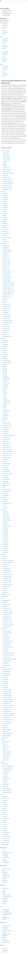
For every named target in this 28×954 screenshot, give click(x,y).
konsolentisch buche (7, 570)
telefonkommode (6, 330)
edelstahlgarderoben (7, 251)
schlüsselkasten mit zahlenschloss (10, 659)
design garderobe (6, 155)
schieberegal (5, 398)
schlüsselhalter (6, 649)
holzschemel (5, 566)
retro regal (5, 394)
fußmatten (5, 558)
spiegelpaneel (5, 542)
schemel (4, 505)
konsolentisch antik (6, 568)
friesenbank (5, 213)
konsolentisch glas (6, 572)
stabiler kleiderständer (7, 792)
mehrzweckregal (6, 378)
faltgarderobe (5, 253)
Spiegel (2, 761)
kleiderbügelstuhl (6, 778)
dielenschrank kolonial (7, 449)
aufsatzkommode (6, 308)
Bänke (4, 893)
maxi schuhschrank (7, 675)
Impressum (5, 951)
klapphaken (5, 165)
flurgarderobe (4, 243)
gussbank (5, 221)
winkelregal (5, 419)
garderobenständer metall (8, 292)
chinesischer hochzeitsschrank (9, 435)
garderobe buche (6, 257)
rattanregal (5, 388)
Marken (4, 33)
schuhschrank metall (7, 711)
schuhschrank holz (6, 703)
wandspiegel (5, 552)
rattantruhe (5, 816)
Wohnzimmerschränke (7, 852)
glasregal (4, 366)
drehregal (5, 348)
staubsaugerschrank (7, 489)
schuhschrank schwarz (7, 721)
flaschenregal (5, 354)
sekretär (4, 743)
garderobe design (6, 259)
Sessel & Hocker (6, 862)
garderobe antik (6, 255)
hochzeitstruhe (6, 804)
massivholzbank (6, 229)
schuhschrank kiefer (7, 707)
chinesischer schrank (7, 437)
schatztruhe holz (6, 818)
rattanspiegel (5, 538)
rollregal (4, 396)
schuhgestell (5, 679)
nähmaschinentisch (7, 586)
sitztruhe (4, 820)
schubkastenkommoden (7, 320)
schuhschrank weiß (7, 723)
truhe (2, 794)
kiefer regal (5, 374)
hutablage (5, 163)
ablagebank (5, 193)
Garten (4, 30)
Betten (4, 870)
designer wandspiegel (7, 519)
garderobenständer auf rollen (9, 282)
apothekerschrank (6, 423)
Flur (3, 28)
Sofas (4, 850)
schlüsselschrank (6, 665)
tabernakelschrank (6, 491)
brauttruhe (5, 800)
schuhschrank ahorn (7, 689)
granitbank (5, 219)
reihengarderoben (6, 171)
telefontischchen (6, 334)
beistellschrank (6, 431)
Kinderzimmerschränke (7, 930)
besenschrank (5, 433)
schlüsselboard (6, 639)
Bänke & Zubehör (6, 877)
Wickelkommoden (6, 933)
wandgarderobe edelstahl (8, 183)
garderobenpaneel (6, 275)
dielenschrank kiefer (7, 447)
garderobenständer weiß (8, 294)
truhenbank (5, 830)
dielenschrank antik (7, 443)
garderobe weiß (6, 265)
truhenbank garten (6, 832)
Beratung (4, 948)
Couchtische (5, 860)
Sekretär (3, 739)
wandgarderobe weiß (7, 189)
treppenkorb (5, 592)
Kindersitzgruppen (6, 942)
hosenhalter (5, 776)
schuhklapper (5, 683)
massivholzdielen (6, 471)
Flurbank (3, 191)
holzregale (5, 372)
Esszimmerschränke (7, 894)
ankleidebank (5, 197)
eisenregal (5, 352)
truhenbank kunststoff (7, 836)
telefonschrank (6, 731)
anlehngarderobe (6, 153)
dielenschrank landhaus (7, 451)
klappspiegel (5, 532)
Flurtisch (3, 554)
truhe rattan (5, 826)
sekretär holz (5, 749)
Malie (19, 138)
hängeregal (5, 370)
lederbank (5, 227)
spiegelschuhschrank (7, 729)
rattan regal (5, 386)
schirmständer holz (6, 616)
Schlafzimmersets (6, 868)
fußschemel (5, 501)
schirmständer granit (7, 614)
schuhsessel (5, 507)
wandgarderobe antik (7, 179)
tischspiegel (5, 550)
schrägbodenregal (6, 400)
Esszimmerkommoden (7, 896)
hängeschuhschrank (7, 673)
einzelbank (5, 211)
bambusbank (5, 199)
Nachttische (5, 872)
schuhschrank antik (7, 691)
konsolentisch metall (7, 578)
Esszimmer (5, 27)
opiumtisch (5, 588)
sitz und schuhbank (7, 237)
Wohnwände (5, 855)
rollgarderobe (5, 175)
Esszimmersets (6, 888)
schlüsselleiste (6, 663)
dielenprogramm (6, 439)
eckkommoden (6, 312)
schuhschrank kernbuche (8, 705)
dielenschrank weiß (7, 457)
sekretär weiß (5, 759)
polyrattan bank (6, 233)
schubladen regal (6, 402)
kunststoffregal (6, 376)
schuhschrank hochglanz (8, 701)
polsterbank (5, 231)
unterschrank (5, 493)
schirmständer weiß (7, 626)
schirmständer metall (7, 620)
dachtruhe (5, 802)
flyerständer (5, 356)
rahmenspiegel (6, 536)
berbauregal (5, 342)
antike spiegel (5, 511)
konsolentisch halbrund (7, 574)
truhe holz (5, 824)
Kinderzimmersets (6, 925)
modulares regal (6, 382)
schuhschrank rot (6, 717)
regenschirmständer (7, 604)
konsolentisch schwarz (7, 580)
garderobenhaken (6, 269)
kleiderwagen (5, 786)
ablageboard (5, 195)
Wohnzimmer (5, 23)
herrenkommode (6, 314)
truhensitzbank (6, 842)
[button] (14, 37)
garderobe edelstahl (7, 261)
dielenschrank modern (7, 455)
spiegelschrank (6, 485)
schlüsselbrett (4, 628)
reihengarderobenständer (8, 173)
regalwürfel (5, 392)
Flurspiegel (3, 509)
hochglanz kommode (7, 316)
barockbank (5, 203)
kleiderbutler (5, 780)
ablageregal (5, 340)
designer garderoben (7, 249)
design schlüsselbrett (7, 630)
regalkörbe (5, 390)
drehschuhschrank (6, 671)
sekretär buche (6, 747)
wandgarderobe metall (7, 187)
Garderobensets (4, 596)
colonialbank (5, 205)
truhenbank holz (6, 834)
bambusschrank (6, 427)
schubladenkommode (7, 322)
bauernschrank (6, 429)
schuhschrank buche (7, 693)
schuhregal (5, 685)
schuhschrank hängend (7, 699)
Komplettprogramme (5, 600)
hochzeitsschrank (6, 463)
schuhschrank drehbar (7, 697)
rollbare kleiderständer (7, 790)
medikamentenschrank (7, 473)
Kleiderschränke (6, 875)
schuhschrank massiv (7, 709)
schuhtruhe (5, 727)
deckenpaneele (6, 247)
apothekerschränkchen (7, 425)
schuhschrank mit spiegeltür (8, 713)
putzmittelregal (6, 384)
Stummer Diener (4, 763)
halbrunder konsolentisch (8, 560)
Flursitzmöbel (4, 497)
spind (4, 487)
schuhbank (5, 235)
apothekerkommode (7, 306)
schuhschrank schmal (7, 719)
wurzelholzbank (6, 241)
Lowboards (5, 901)
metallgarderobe (6, 167)
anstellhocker (5, 499)
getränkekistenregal (7, 360)
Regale (13, 119)
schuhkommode (6, 324)
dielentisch (5, 556)
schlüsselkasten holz (7, 657)
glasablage (5, 364)
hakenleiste (5, 298)
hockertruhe (5, 806)
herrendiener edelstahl (7, 770)
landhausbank (5, 225)
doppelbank (5, 207)
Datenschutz (5, 950)
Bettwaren (5, 882)
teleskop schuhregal (7, 735)
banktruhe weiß (6, 798)
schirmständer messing (7, 618)
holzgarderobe (6, 161)
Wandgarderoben (4, 844)
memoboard (5, 634)
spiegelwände (5, 544)
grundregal (5, 368)
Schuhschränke (4, 737)
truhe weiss (5, 828)
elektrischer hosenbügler (8, 766)
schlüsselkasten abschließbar (9, 653)
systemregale (5, 415)
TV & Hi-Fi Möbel (6, 857)
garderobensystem (6, 296)
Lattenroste (5, 880)
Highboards (5, 899)
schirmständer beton (7, 608)
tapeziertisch (5, 590)
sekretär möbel (6, 755)
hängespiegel (5, 528)
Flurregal (3, 338)
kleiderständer (5, 784)
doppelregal (5, 346)
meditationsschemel (7, 503)
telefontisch (5, 332)
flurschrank (3, 421)
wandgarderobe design (7, 181)
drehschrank (5, 459)
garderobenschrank (7, 277)
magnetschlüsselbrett (7, 632)
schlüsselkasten (6, 651)
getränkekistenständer (7, 362)
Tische (4, 889)
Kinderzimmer (5, 32)
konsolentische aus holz (7, 584)
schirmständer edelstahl (7, 612)
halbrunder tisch (6, 564)
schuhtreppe (5, 725)
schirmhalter (5, 606)
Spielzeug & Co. (6, 940)
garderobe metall (6, 263)
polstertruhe (5, 814)
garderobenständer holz (8, 288)
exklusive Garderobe (5, 150)
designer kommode (7, 310)
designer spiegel (6, 515)
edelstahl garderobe (7, 159)
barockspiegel (5, 513)
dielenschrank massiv (7, 453)
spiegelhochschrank (7, 483)
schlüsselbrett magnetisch (8, 647)
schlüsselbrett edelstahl (7, 641)
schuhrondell (5, 687)
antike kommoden (6, 304)
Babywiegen (5, 935)
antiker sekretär (6, 741)
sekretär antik (5, 745)
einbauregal (5, 350)
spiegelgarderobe (6, 177)
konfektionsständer (6, 788)
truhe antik (5, 822)
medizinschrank (6, 475)
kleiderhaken (5, 782)
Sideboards (5, 898)
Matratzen (5, 878)
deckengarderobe (6, 245)
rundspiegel (5, 540)
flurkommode (4, 302)
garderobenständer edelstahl (9, 284)
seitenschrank (5, 481)
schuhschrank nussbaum (8, 715)
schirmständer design (7, 610)
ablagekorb (5, 796)
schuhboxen (5, 677)
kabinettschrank (6, 465)
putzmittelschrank (6, 479)
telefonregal (5, 417)
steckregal (5, 408)
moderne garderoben (7, 169)
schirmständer (4, 602)
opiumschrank (5, 477)
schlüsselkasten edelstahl (8, 655)
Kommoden (5, 854)
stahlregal (5, 406)
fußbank (4, 215)
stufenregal (5, 413)
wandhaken (5, 300)
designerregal (5, 344)
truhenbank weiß (6, 840)
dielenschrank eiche (7, 445)
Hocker (2, 598)
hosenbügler (5, 774)
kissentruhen (5, 810)
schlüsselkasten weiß (7, 661)
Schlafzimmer (5, 25)
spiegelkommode (6, 326)
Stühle (4, 891)
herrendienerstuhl (6, 772)
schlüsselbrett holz (6, 645)
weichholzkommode (7, 336)
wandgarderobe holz (7, 185)
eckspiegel (5, 523)
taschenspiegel (6, 548)
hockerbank (5, 223)
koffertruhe (5, 812)
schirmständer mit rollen (8, 622)
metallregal (5, 380)
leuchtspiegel (5, 534)
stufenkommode (6, 328)
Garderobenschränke (5, 594)
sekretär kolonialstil (6, 751)
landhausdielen (6, 469)
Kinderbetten (5, 927)
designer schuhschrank (7, 669)
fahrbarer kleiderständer (8, 768)
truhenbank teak (6, 838)
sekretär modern (6, 757)
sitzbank (4, 239)
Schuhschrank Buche (5, 139)
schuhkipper (3, 667)
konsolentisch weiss (7, 582)
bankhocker (5, 201)
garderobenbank (6, 267)
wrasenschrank (6, 495)
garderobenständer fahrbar (8, 286)
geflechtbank (5, 217)
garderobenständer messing (8, 290)
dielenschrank (5, 441)
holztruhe (4, 808)
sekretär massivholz (7, 753)
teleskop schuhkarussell (7, 733)
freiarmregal (5, 358)
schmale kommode (6, 318)
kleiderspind (5, 467)
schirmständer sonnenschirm (9, 624)
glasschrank (5, 461)
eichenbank (5, 209)
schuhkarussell (6, 681)
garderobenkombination (7, 271)
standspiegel (5, 546)
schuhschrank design (7, 695)
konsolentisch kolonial (7, 576)
